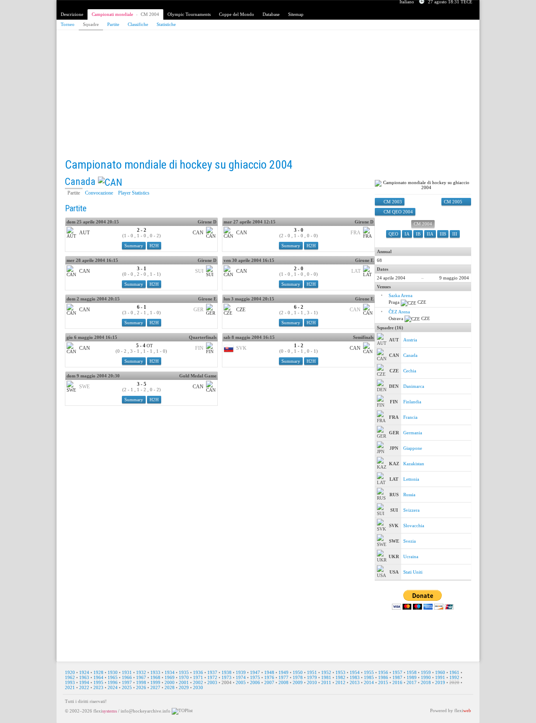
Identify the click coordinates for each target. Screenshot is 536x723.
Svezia (409, 541)
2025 (127, 687)
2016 (397, 682)
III (454, 233)
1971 (198, 677)
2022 (84, 687)
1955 (369, 672)
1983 (355, 677)
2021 (70, 687)
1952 (326, 672)
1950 (298, 672)
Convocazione (99, 193)
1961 (454, 672)
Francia (410, 417)
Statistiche (166, 24)
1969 (170, 677)
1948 (269, 672)
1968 (155, 677)
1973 (227, 677)
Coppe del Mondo (236, 14)
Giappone (412, 448)
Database (271, 14)
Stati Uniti (413, 571)
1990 (426, 677)
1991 (440, 677)
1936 (198, 672)
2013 (355, 682)
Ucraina (410, 556)
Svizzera (411, 510)
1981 (326, 677)
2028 (170, 687)
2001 (184, 682)
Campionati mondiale (112, 14)
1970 (184, 677)
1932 (141, 672)
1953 (340, 672)
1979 (312, 677)
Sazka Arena (400, 295)
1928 (98, 672)
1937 (212, 672)
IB (418, 233)
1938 (227, 672)
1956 (383, 672)
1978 (298, 677)
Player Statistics (133, 193)
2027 (155, 687)
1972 (212, 677)
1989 (412, 677)
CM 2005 (453, 201)
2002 (198, 682)
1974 (241, 677)
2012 (340, 682)
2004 (227, 682)
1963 (84, 677)
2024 (113, 687)
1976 (269, 677)
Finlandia (412, 401)
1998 (141, 682)
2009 (298, 682)
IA (407, 233)
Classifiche (138, 24)
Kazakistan (413, 463)
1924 (84, 672)
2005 (241, 682)
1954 (355, 672)
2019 (440, 682)
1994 (84, 682)
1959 (426, 672)
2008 (283, 682)
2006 (255, 682)
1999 (155, 682)
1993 (70, 682)
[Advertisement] (268, 95)
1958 (412, 672)
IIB (443, 233)
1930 (113, 672)
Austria (410, 339)
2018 (426, 682)
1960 (440, 672)
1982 (340, 677)
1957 (397, 672)
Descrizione (72, 14)
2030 (198, 687)
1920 (70, 672)
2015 (383, 682)
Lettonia (411, 479)
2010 (312, 682)
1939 (241, 672)
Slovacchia (413, 525)
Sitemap (296, 14)
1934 (170, 672)
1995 (98, 682)
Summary (133, 245)
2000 (170, 682)
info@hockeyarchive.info (145, 710)
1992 (454, 677)
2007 (269, 682)
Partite (113, 24)
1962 (70, 677)
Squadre (91, 24)
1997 (127, 682)
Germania (412, 432)
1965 (113, 677)
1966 (127, 677)
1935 (184, 672)
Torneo (68, 24)
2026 (141, 687)
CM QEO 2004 (398, 211)
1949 (283, 672)
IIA (430, 233)
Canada (80, 181)
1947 (255, 672)
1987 (397, 677)
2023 (98, 687)
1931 (127, 672)
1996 (113, 682)
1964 (98, 677)
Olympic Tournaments (189, 14)
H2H (154, 245)
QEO (393, 233)
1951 (312, 672)
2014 (369, 682)
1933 (155, 672)
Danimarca (413, 386)
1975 (255, 677)
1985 (369, 677)
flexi (105, 710)
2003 (212, 682)
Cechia (409, 370)
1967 (141, 677)
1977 (283, 677)
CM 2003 (393, 201)
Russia (409, 494)
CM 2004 (150, 14)
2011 (326, 682)
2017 (412, 682)
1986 (383, 677)
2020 (454, 682)
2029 (184, 687)
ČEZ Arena (399, 311)
